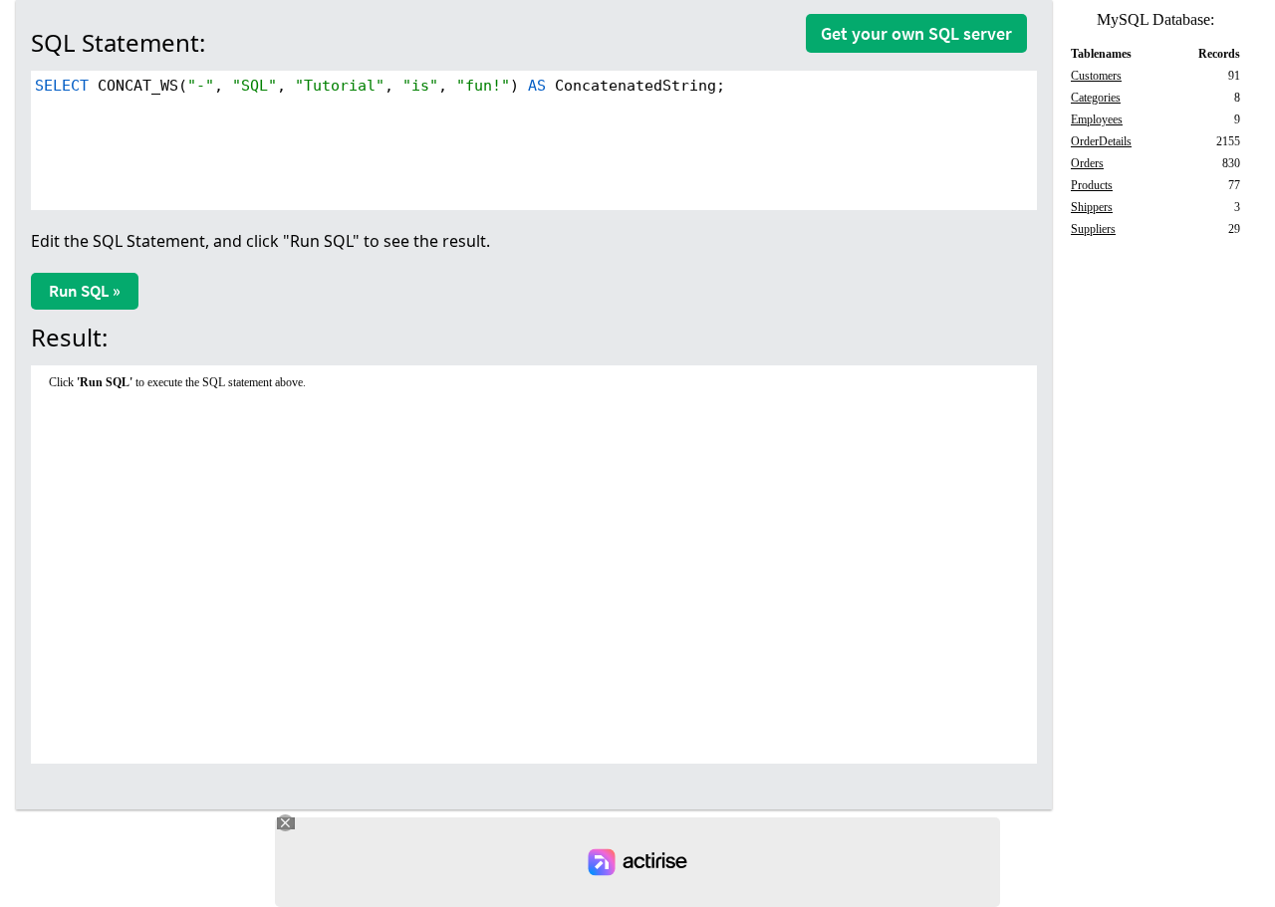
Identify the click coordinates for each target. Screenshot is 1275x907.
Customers (1096, 76)
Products (1092, 185)
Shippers (1092, 207)
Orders (1087, 163)
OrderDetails (1101, 141)
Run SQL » (85, 291)
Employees (1097, 119)
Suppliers (1093, 229)
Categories (1096, 98)
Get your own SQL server (916, 33)
